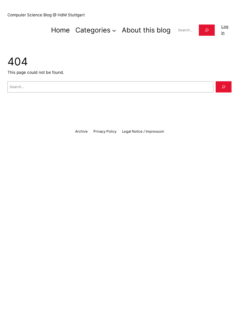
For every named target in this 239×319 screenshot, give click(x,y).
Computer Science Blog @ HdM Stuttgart (46, 15)
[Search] (207, 30)
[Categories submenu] (114, 30)
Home (60, 30)
